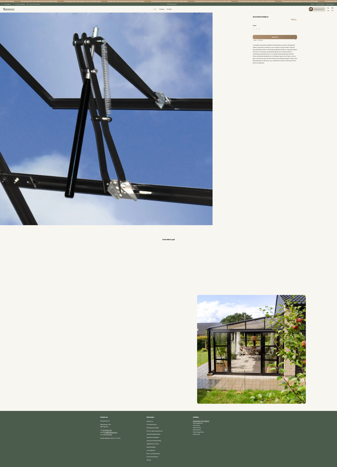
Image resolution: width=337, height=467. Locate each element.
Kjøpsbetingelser (151, 447)
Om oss (312, 4)
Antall (254, 25)
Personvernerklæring (152, 456)
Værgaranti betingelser (153, 437)
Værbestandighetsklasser (153, 434)
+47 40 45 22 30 (107, 430)
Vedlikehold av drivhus (153, 444)
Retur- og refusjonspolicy (153, 453)
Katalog (161, 9)
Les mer (106, 276)
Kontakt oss (150, 421)
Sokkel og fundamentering (154, 440)
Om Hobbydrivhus (152, 424)
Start (155, 9)
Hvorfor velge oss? (330, 4)
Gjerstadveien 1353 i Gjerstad (201, 421)
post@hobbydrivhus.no (110, 432)
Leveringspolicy (151, 450)
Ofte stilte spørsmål (320, 4)
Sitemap (149, 460)
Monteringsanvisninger (153, 427)
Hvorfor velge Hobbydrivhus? (155, 431)
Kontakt (169, 9)
